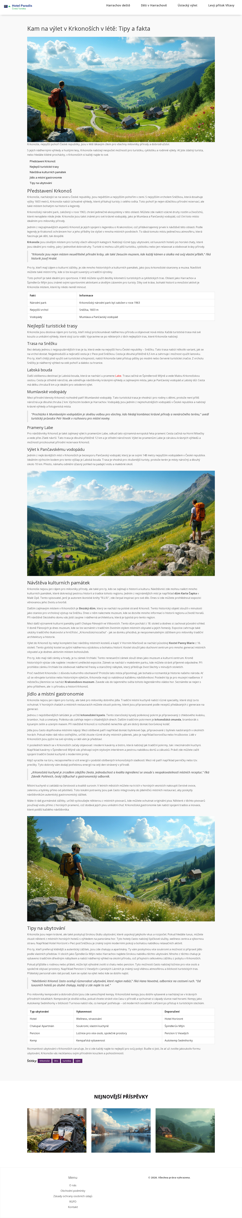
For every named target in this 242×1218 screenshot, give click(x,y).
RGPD (72, 1201)
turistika (67, 1060)
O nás (72, 1185)
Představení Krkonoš (42, 161)
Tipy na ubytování (41, 183)
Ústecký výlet (187, 5)
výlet (78, 1060)
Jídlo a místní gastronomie (46, 177)
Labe (118, 376)
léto (56, 1060)
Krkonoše (45, 1060)
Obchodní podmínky (73, 1191)
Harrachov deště (118, 5)
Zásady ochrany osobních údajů (72, 1196)
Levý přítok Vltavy (221, 5)
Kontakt (73, 1207)
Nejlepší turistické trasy (44, 167)
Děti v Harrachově (154, 5)
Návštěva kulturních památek (48, 172)
